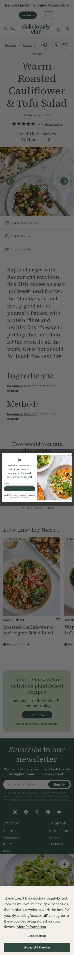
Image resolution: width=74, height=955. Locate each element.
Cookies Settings (37, 935)
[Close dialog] (69, 455)
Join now (19, 489)
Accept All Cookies (37, 947)
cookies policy (25, 497)
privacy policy (15, 497)
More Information (31, 926)
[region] (37, 920)
